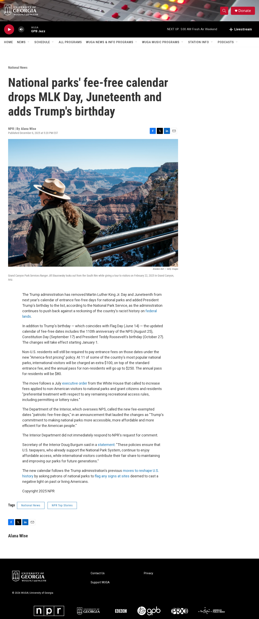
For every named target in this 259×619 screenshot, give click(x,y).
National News (18, 67)
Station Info (198, 42)
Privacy (148, 573)
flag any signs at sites (112, 476)
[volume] (21, 29)
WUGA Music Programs (160, 42)
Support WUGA (100, 582)
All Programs (70, 42)
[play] (9, 29)
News (21, 42)
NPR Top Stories (62, 505)
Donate (244, 11)
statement (106, 445)
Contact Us (98, 573)
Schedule (42, 42)
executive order (74, 383)
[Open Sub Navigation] (28, 42)
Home (8, 42)
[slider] (27, 29)
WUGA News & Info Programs (109, 42)
